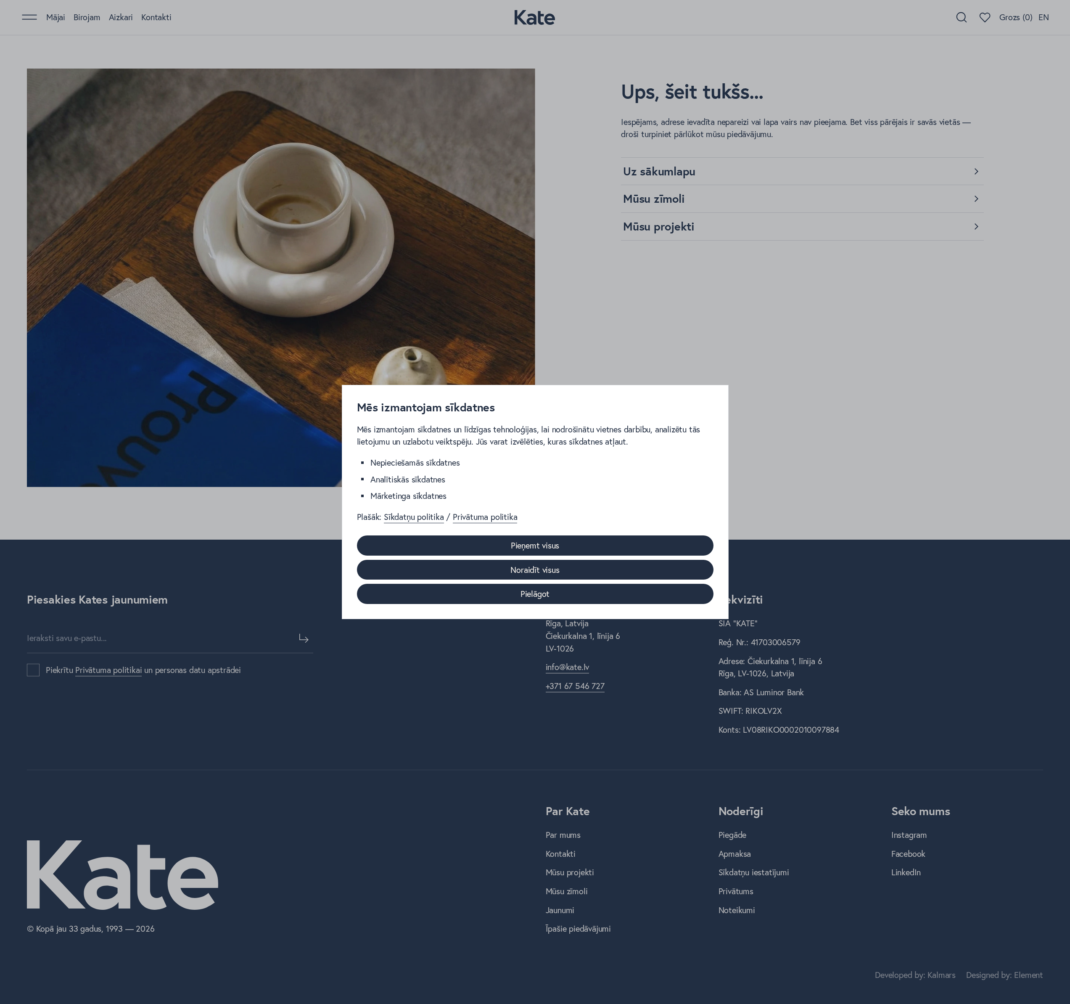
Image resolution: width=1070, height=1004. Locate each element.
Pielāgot (535, 593)
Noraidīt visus (534, 569)
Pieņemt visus (535, 545)
